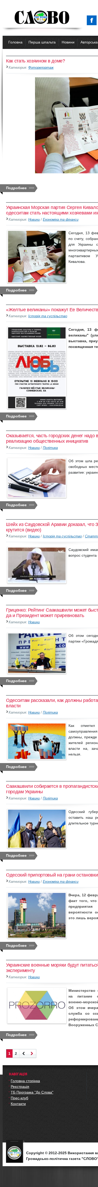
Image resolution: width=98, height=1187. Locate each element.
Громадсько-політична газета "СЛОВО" (42, 18)
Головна (15, 42)
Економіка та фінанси (60, 219)
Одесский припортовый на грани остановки (52, 875)
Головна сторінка (25, 1081)
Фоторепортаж (41, 67)
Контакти (18, 1104)
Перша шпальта (42, 42)
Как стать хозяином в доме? (35, 61)
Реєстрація (20, 1086)
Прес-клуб (19, 1098)
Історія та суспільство (47, 316)
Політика (50, 448)
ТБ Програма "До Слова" (32, 1092)
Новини (68, 42)
